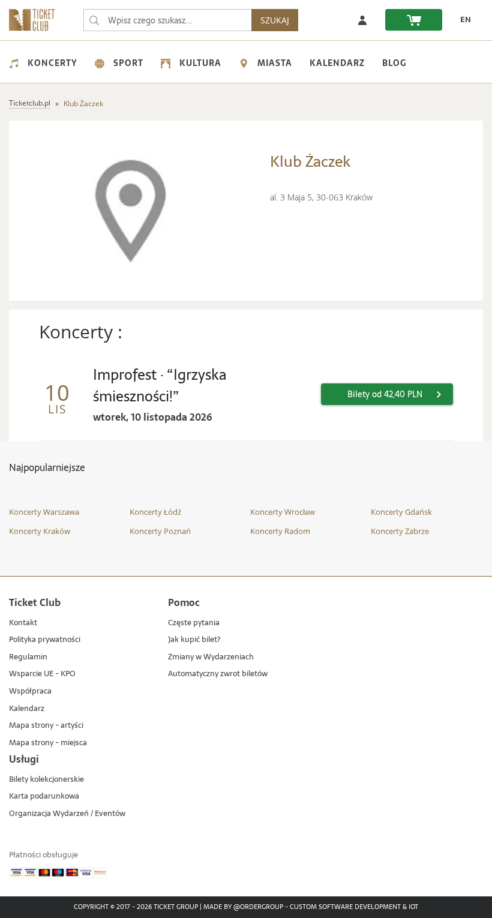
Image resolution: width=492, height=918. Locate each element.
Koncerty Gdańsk (401, 511)
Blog (394, 63)
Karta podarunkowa (44, 796)
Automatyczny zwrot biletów (218, 674)
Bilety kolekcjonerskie (46, 779)
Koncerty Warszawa (44, 511)
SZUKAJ (274, 20)
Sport (128, 63)
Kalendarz (337, 63)
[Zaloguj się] (362, 20)
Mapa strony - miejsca (48, 743)
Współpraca (30, 691)
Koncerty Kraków (39, 531)
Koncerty (52, 63)
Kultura (200, 63)
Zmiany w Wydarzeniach (211, 657)
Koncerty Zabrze (400, 531)
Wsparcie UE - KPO (42, 674)
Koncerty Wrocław (282, 511)
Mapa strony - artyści (46, 725)
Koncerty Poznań (160, 531)
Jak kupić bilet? (194, 640)
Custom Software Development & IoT (354, 907)
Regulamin (28, 657)
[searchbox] (167, 20)
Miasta (274, 63)
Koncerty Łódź (155, 511)
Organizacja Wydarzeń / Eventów (67, 814)
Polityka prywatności (44, 640)
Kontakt (23, 623)
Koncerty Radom (280, 531)
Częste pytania (194, 623)
